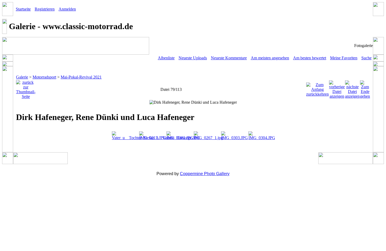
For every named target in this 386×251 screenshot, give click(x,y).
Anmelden (67, 9)
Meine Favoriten (343, 58)
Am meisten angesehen (270, 58)
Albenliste (166, 58)
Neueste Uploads (193, 58)
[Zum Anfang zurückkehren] (317, 88)
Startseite (23, 9)
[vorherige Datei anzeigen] (337, 88)
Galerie (22, 77)
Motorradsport (44, 77)
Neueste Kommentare (229, 58)
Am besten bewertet (309, 58)
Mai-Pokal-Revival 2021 (81, 77)
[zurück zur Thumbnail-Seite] (25, 88)
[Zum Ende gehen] (365, 88)
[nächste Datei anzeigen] (352, 88)
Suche (366, 58)
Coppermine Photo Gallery (204, 173)
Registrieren (45, 9)
